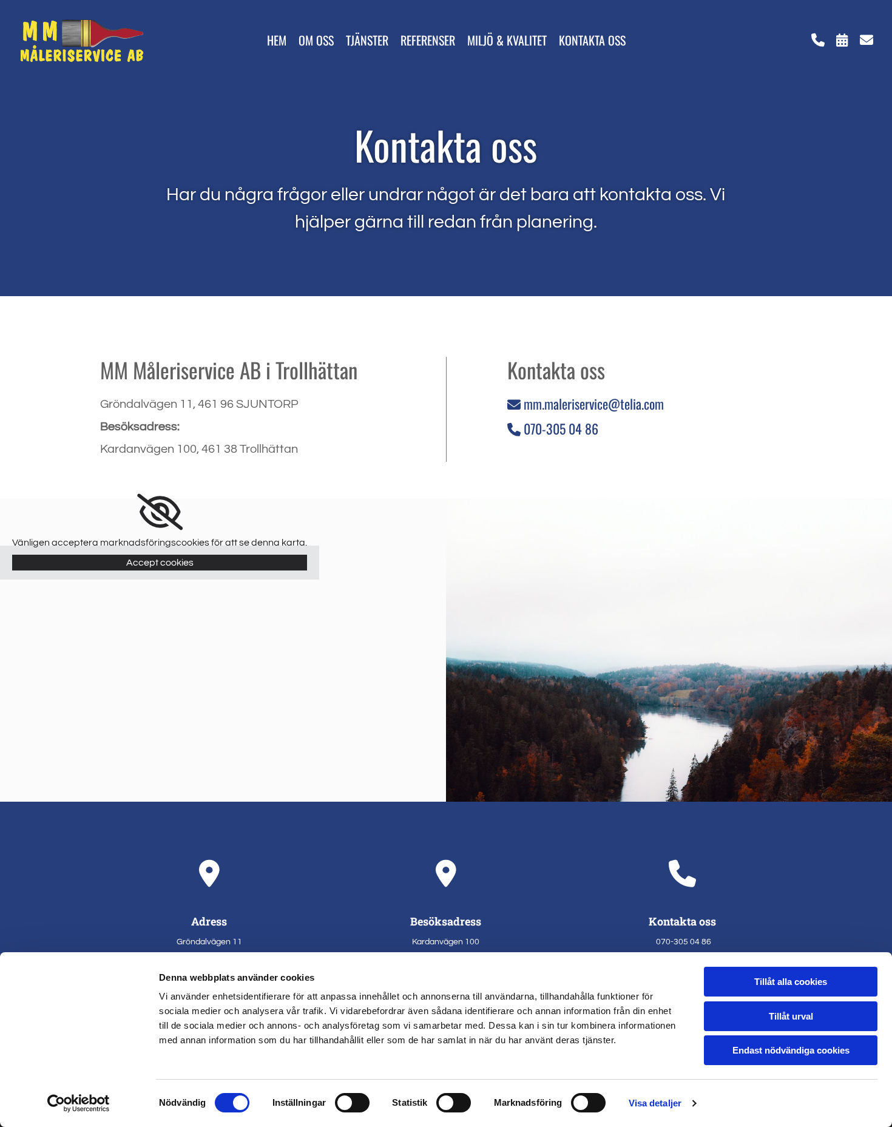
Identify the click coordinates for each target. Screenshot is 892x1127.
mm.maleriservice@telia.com (585, 403)
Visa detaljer (655, 1103)
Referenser (427, 40)
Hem (276, 40)
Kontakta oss (592, 40)
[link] (160, 512)
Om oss (316, 40)
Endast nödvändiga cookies (791, 1050)
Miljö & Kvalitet (507, 40)
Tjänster (367, 40)
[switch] (352, 1102)
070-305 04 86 (561, 428)
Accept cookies (160, 562)
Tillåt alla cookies (790, 981)
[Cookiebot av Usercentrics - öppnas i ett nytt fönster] (78, 1103)
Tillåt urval (791, 1016)
